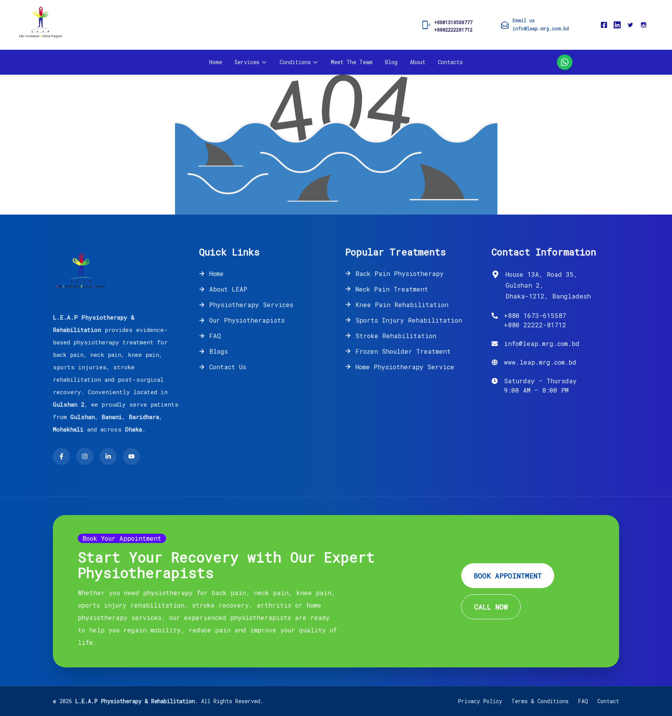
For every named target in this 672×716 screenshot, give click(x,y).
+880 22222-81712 (535, 325)
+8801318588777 (453, 22)
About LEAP (228, 289)
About (417, 62)
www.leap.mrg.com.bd (540, 362)
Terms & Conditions (540, 701)
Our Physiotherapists (247, 320)
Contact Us (227, 367)
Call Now (491, 606)
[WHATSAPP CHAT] (564, 62)
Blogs (218, 351)
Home (215, 62)
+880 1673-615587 (535, 315)
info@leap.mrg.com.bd (541, 28)
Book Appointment (508, 575)
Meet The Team (352, 62)
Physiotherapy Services (251, 304)
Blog (391, 62)
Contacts (450, 62)
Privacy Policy (480, 701)
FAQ (215, 336)
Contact (608, 701)
